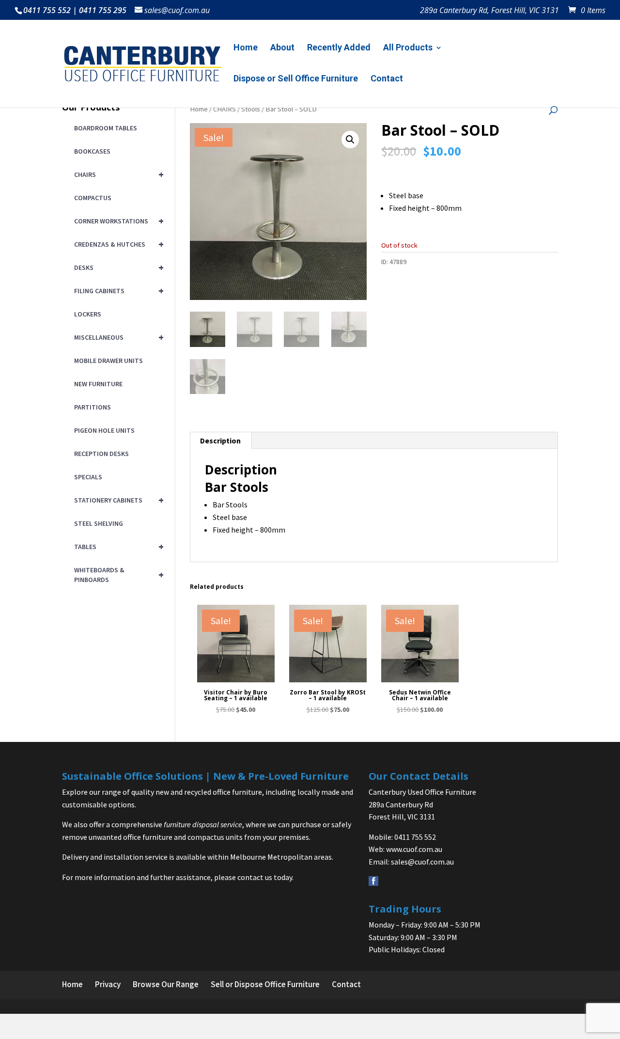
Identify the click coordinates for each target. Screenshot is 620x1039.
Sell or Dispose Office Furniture (265, 984)
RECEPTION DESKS (101, 453)
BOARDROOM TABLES (105, 128)
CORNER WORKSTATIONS (117, 221)
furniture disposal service (203, 824)
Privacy (108, 984)
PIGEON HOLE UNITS (104, 430)
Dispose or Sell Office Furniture (295, 79)
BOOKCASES (92, 151)
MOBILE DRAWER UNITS (108, 360)
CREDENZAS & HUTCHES (117, 244)
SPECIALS (88, 476)
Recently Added (339, 48)
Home (245, 48)
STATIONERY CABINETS (117, 500)
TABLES (117, 546)
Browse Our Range (166, 984)
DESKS (117, 267)
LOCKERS (87, 314)
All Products (408, 48)
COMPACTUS (92, 197)
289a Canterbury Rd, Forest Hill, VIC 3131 (489, 11)
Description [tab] (220, 440)
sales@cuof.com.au (422, 861)
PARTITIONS (92, 407)
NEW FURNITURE (98, 383)
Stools (250, 109)
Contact (387, 79)
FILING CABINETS (117, 290)
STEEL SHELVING (98, 523)
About (282, 48)
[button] (350, 139)
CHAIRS (224, 109)
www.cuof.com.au (414, 849)
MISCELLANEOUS (117, 337)
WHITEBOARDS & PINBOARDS (117, 575)
